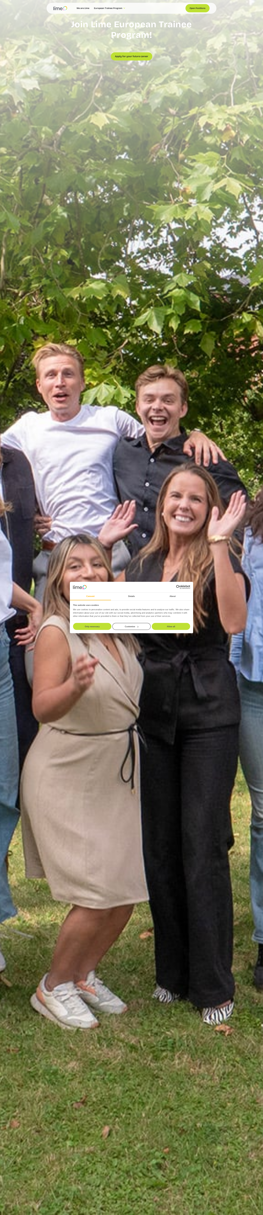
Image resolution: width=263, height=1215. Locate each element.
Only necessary (92, 626)
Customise (130, 626)
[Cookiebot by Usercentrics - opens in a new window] (178, 587)
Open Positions (197, 8)
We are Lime (83, 8)
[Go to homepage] (60, 8)
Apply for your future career (131, 56)
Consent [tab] (90, 596)
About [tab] (173, 596)
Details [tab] (131, 596)
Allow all (171, 626)
